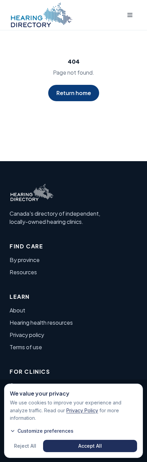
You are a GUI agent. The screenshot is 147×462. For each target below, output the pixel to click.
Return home (73, 92)
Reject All (25, 446)
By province (25, 259)
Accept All (90, 446)
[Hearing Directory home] (42, 15)
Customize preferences (45, 431)
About (17, 310)
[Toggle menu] (129, 14)
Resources (23, 272)
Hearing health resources (41, 322)
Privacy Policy (82, 410)
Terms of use (26, 347)
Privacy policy (27, 334)
